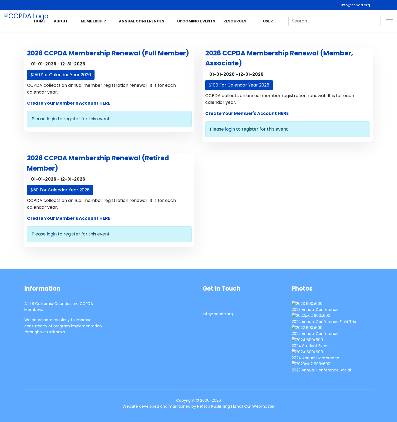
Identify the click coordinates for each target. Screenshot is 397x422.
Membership (93, 21)
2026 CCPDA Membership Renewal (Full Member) (108, 53)
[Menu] (389, 21)
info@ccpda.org (355, 5)
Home (40, 21)
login (52, 119)
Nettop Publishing (213, 406)
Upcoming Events (196, 21)
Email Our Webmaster (254, 406)
